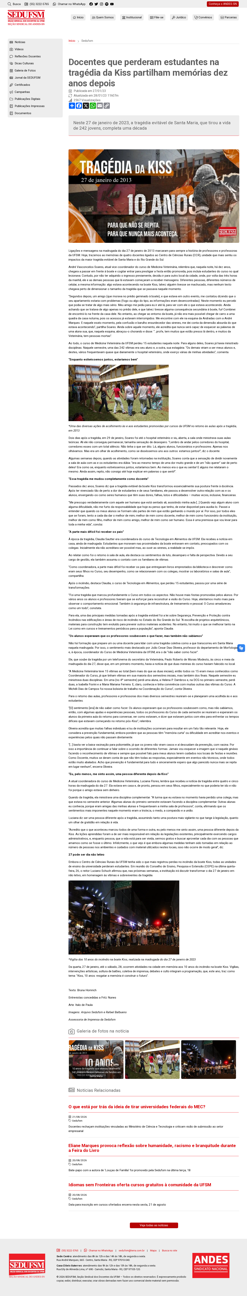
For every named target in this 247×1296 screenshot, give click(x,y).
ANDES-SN (223, 4)
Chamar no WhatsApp (101, 1250)
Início (72, 40)
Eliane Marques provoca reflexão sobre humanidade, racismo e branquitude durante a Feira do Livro (152, 1148)
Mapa (153, 1250)
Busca (16, 4)
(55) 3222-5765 (39, 4)
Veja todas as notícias (154, 1225)
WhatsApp (71, 4)
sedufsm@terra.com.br (132, 1250)
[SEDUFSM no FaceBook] (91, 4)
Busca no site (169, 1250)
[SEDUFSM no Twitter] (97, 4)
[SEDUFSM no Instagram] (102, 4)
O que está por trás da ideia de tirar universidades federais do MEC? (137, 1106)
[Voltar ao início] (26, 17)
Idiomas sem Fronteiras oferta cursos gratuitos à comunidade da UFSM (140, 1184)
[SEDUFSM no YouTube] (107, 4)
